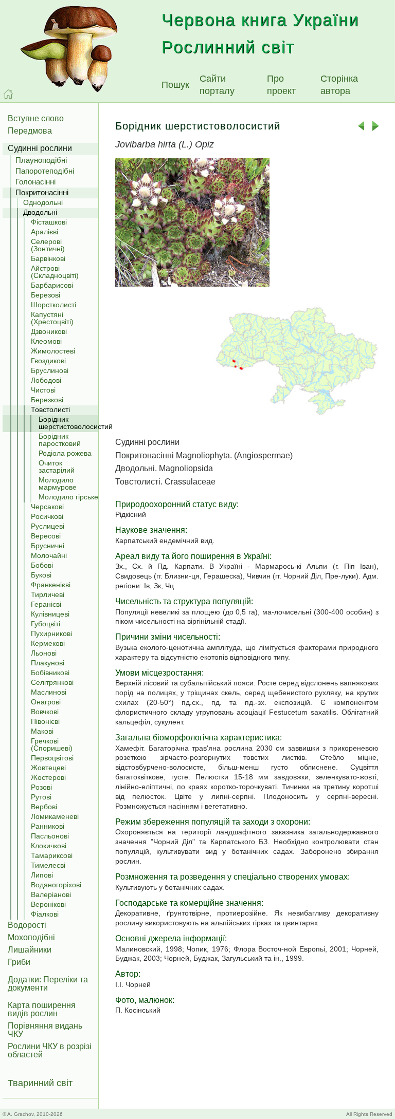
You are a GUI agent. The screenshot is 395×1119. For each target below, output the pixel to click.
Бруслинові (49, 370)
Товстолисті (50, 409)
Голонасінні (35, 181)
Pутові (41, 797)
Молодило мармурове (58, 483)
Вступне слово (36, 118)
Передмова (30, 130)
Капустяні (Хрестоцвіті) (52, 318)
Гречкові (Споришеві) (52, 744)
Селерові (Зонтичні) (48, 245)
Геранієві (46, 604)
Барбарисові (52, 285)
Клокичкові (48, 846)
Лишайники (29, 949)
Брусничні (47, 546)
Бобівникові (50, 672)
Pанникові (47, 826)
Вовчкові (45, 711)
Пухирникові (51, 633)
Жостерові (48, 777)
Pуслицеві (47, 526)
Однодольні (43, 202)
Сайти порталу (217, 84)
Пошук (175, 85)
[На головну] (8, 94)
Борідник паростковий (60, 439)
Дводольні (40, 212)
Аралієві (44, 232)
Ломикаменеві (55, 816)
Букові (41, 575)
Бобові (42, 565)
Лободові (46, 380)
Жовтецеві (48, 767)
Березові (45, 295)
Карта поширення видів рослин (42, 1009)
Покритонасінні (41, 192)
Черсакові (47, 506)
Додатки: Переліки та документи (48, 983)
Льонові (44, 653)
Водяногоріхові (56, 885)
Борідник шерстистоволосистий (68, 423)
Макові (42, 731)
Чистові (43, 390)
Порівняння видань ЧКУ (45, 1029)
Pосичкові (47, 516)
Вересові (46, 536)
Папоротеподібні (44, 170)
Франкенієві (50, 585)
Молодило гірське (68, 497)
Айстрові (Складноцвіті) (55, 271)
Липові (42, 875)
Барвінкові (48, 258)
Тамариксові (52, 855)
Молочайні (49, 555)
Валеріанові (51, 894)
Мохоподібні (31, 937)
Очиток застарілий (57, 466)
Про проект (281, 84)
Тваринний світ (40, 1083)
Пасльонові (50, 836)
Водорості (27, 925)
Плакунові (47, 663)
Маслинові (48, 692)
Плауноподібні (41, 160)
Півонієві (45, 721)
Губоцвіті (45, 624)
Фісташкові (49, 222)
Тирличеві (47, 594)
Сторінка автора (339, 84)
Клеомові (46, 341)
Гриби (19, 962)
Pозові (41, 787)
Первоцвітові (52, 758)
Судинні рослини (40, 148)
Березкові (47, 400)
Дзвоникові (49, 331)
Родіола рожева (65, 453)
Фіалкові (45, 914)
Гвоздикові (48, 361)
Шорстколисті (53, 305)
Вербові (44, 807)
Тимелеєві (48, 865)
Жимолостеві (53, 351)
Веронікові (48, 904)
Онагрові (46, 702)
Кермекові (48, 643)
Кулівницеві (50, 614)
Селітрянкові (52, 682)
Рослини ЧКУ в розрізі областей (50, 1050)
